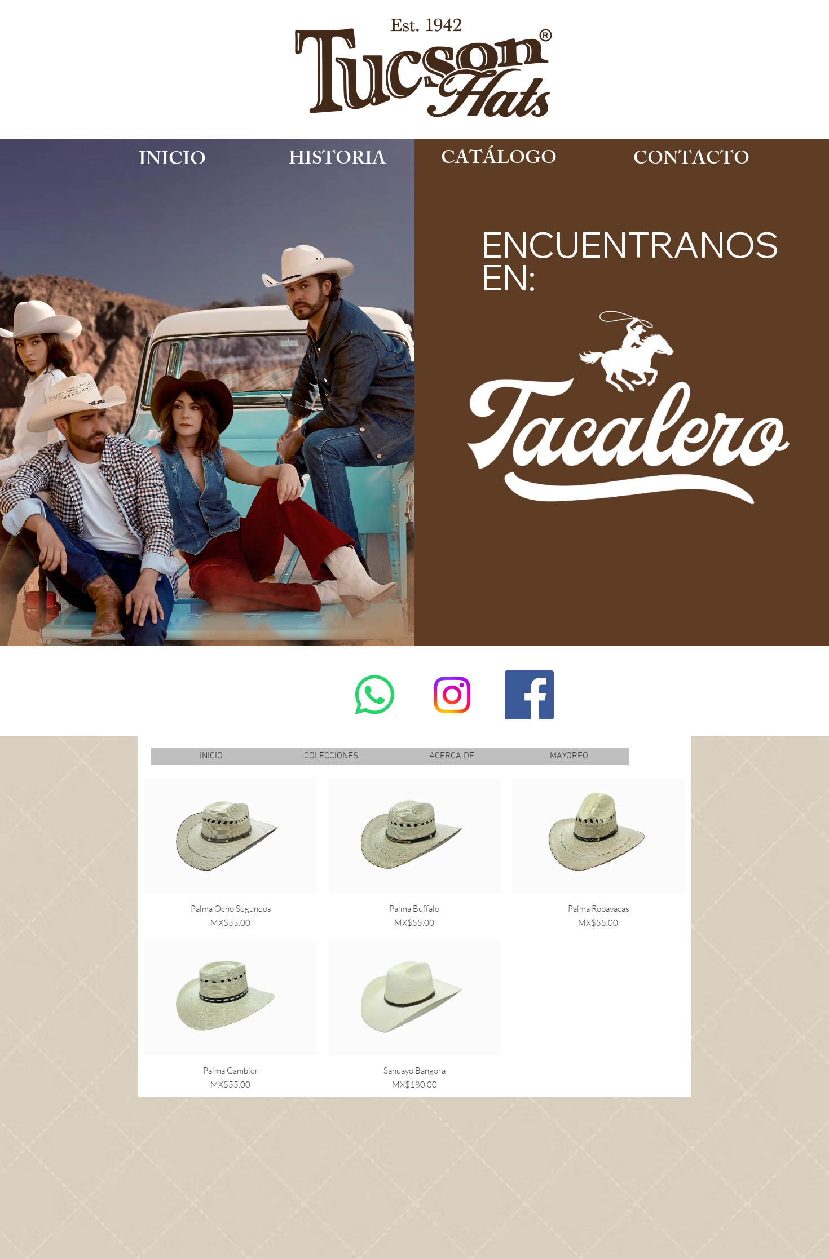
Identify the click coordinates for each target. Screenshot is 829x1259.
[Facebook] (529, 694)
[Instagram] (452, 694)
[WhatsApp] (374, 694)
